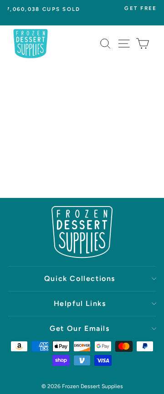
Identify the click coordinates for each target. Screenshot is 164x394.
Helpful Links (80, 303)
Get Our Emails (79, 328)
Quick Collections (79, 278)
